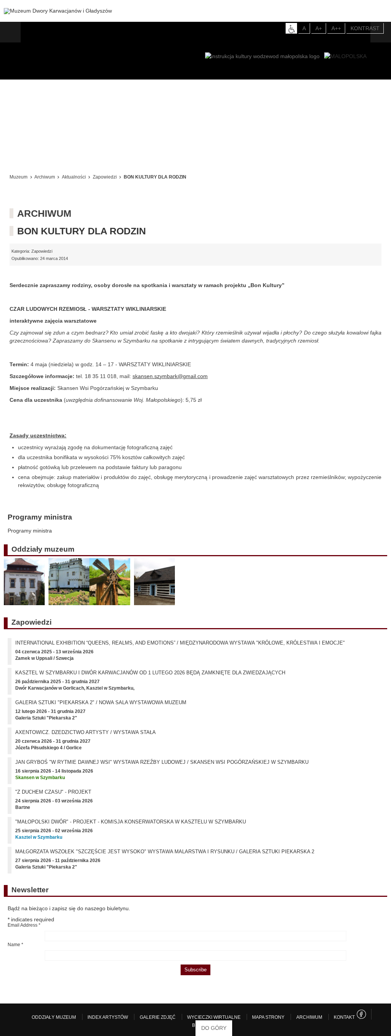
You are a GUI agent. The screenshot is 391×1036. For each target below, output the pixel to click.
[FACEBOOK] (361, 1019)
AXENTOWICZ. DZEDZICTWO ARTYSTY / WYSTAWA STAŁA (85, 737)
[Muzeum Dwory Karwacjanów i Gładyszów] (58, 11)
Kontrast (365, 28)
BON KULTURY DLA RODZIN (81, 231)
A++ (336, 28)
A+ (318, 28)
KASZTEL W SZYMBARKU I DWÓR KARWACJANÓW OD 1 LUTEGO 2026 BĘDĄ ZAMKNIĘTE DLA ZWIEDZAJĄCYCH (150, 678)
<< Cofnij (22, 156)
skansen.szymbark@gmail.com (170, 376)
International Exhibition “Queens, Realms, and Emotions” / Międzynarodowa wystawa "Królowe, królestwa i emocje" (180, 648)
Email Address (24, 930)
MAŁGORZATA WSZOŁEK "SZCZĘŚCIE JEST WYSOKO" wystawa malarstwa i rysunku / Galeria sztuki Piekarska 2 (164, 857)
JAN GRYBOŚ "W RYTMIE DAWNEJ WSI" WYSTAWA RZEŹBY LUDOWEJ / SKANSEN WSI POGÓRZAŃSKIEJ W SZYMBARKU (162, 767)
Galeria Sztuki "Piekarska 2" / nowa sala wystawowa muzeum (100, 708)
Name (15, 950)
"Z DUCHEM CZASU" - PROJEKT (53, 797)
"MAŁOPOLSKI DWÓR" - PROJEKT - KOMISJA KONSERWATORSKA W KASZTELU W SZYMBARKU (130, 827)
